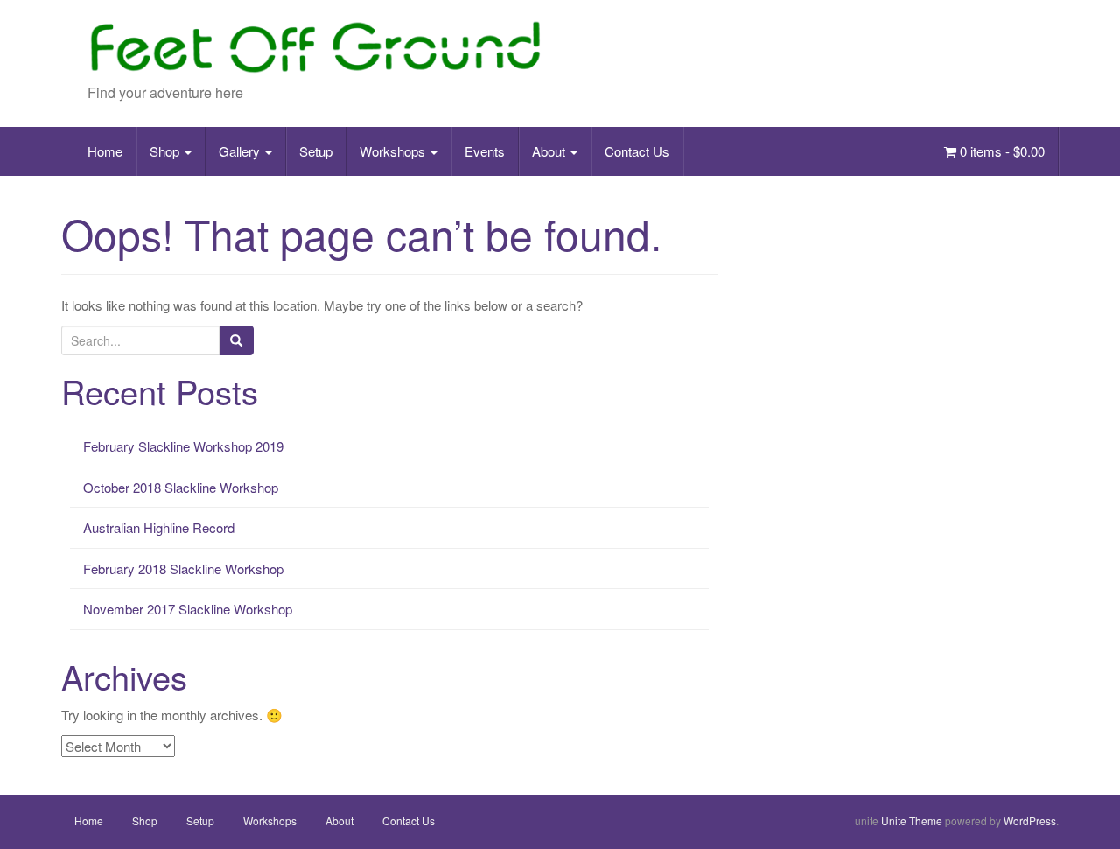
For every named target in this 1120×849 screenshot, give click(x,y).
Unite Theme (911, 820)
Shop (166, 151)
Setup (315, 151)
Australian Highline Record (158, 527)
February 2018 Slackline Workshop (183, 568)
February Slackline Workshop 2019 (183, 446)
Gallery (241, 151)
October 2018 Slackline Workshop (180, 487)
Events (485, 151)
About (550, 151)
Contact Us (637, 151)
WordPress (1030, 820)
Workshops (394, 151)
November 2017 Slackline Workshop (187, 609)
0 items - (1000, 151)
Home (105, 151)
